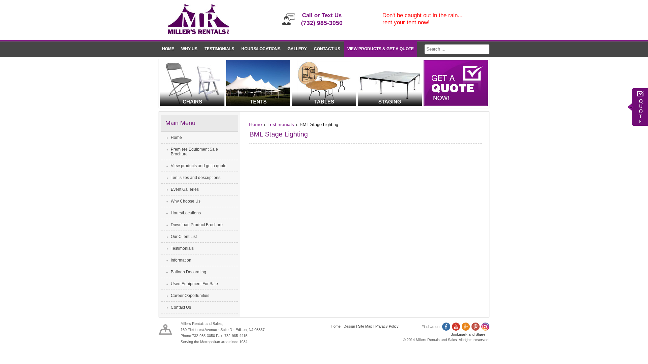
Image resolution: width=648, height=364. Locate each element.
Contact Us (327, 49)
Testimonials (219, 49)
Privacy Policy (387, 326)
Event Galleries (185, 189)
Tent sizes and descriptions (195, 177)
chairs (192, 101)
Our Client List (184, 236)
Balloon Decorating (188, 272)
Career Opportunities (190, 295)
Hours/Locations (260, 49)
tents (258, 101)
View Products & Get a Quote (380, 49)
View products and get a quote (198, 165)
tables (324, 101)
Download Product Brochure (197, 224)
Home (168, 49)
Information (181, 260)
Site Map (365, 326)
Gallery (297, 49)
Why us (189, 49)
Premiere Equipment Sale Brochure (194, 151)
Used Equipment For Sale (194, 283)
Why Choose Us (185, 201)
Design (349, 326)
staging (389, 101)
